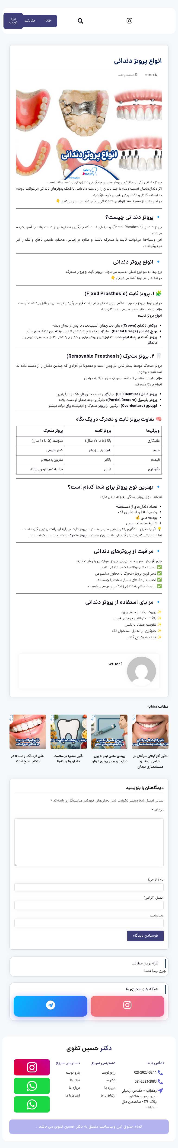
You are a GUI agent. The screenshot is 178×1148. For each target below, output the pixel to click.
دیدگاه (157, 810)
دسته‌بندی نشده (126, 75)
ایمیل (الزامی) (153, 898)
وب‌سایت (156, 916)
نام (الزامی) (155, 880)
